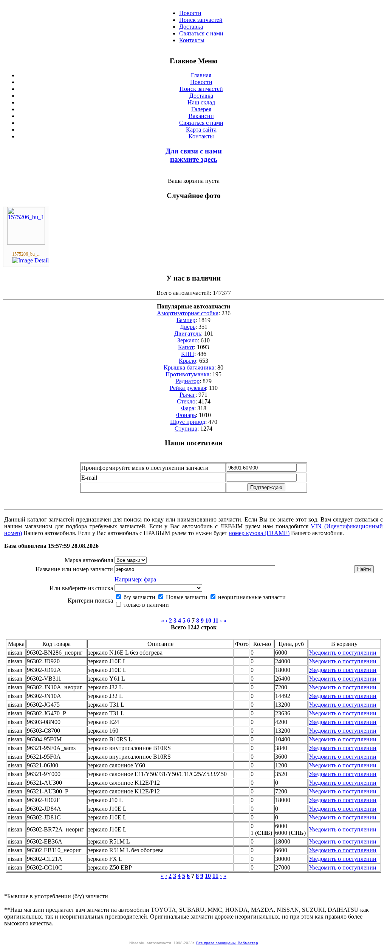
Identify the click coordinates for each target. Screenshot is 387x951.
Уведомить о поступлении (342, 652)
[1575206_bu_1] (26, 242)
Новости (190, 13)
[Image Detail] (30, 260)
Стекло (186, 401)
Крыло (187, 360)
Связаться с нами (201, 33)
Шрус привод (187, 422)
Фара (187, 408)
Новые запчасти (185, 597)
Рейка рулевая (188, 388)
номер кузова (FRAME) (259, 533)
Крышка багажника (189, 367)
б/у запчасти (138, 597)
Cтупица (186, 428)
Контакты (191, 40)
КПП (187, 354)
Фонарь (186, 415)
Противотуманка (187, 374)
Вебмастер (248, 943)
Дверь (187, 327)
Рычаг (187, 394)
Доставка (191, 26)
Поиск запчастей (201, 20)
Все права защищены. (216, 943)
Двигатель (187, 333)
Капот (186, 347)
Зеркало (187, 340)
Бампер (185, 320)
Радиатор (188, 381)
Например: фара (135, 579)
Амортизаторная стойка (187, 313)
